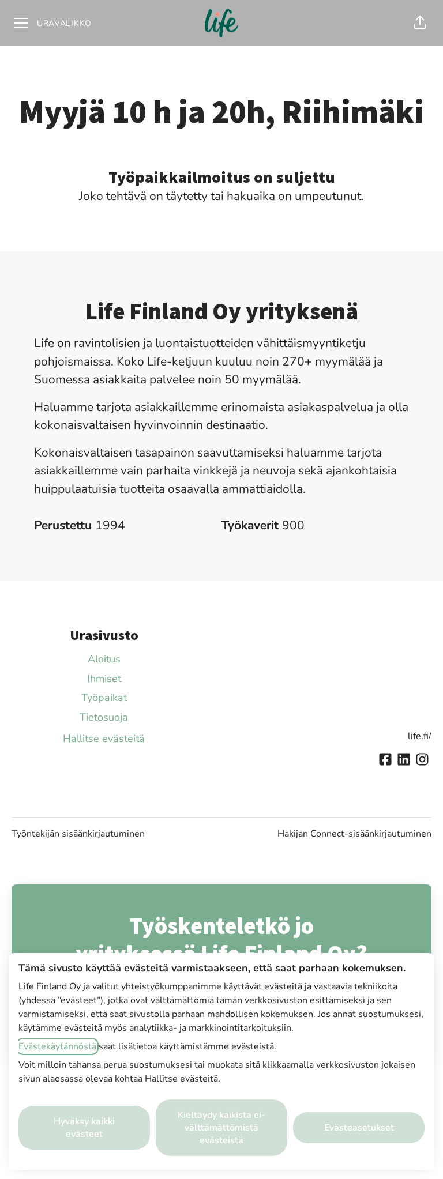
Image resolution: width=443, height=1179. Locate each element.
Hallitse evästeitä (104, 738)
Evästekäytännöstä (57, 1046)
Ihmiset (104, 678)
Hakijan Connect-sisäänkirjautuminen (354, 833)
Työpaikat (104, 698)
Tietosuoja (104, 717)
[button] (420, 23)
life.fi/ (419, 736)
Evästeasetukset (359, 1127)
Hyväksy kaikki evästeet (84, 1127)
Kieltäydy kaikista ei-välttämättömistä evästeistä (221, 1128)
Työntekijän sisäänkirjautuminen (78, 833)
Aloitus (104, 659)
